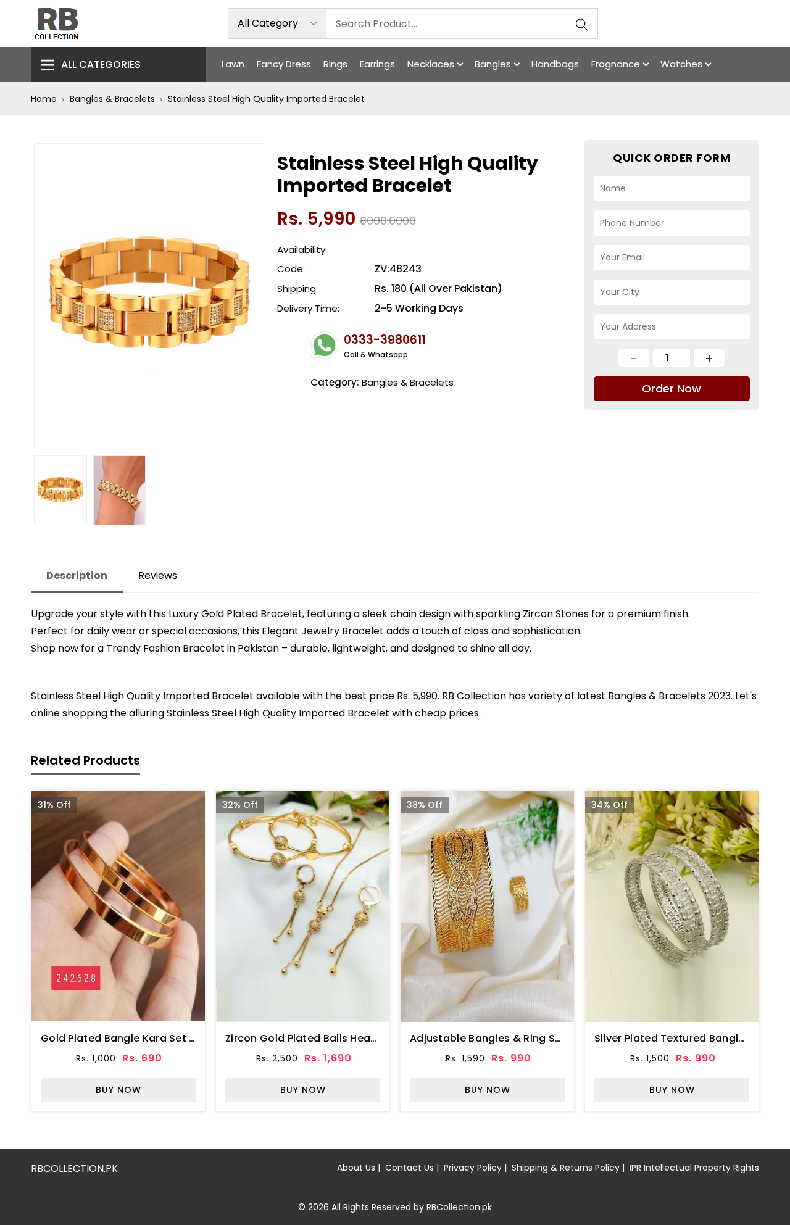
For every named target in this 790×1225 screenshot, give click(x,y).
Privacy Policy (473, 1167)
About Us (356, 1167)
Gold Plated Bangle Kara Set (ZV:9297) (140, 1038)
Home (44, 99)
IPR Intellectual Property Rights (694, 1167)
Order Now (671, 388)
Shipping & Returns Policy (566, 1167)
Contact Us (409, 1167)
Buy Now (118, 1090)
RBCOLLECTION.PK (74, 1168)
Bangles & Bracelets (112, 99)
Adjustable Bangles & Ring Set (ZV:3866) (515, 1038)
